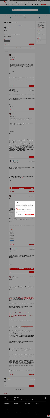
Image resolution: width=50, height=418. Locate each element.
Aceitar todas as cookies (29, 214)
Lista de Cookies (18, 209)
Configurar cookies (20, 214)
